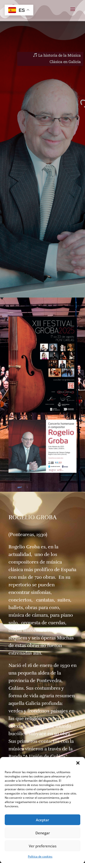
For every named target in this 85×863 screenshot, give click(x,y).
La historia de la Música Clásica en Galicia (59, 58)
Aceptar (42, 819)
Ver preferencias (42, 846)
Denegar (42, 833)
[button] (78, 763)
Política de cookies (40, 856)
